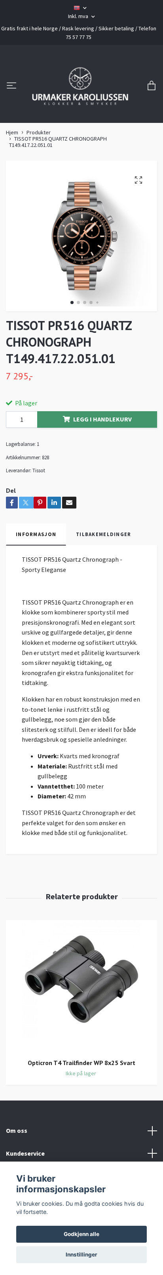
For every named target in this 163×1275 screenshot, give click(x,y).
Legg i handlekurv (102, 469)
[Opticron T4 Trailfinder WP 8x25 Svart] (81, 1036)
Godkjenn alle (81, 1234)
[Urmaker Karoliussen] (81, 111)
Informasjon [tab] (36, 584)
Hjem (12, 182)
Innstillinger (81, 1254)
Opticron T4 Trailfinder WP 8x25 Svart (81, 1112)
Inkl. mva (78, 16)
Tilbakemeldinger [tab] (103, 584)
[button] (72, 352)
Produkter (39, 182)
